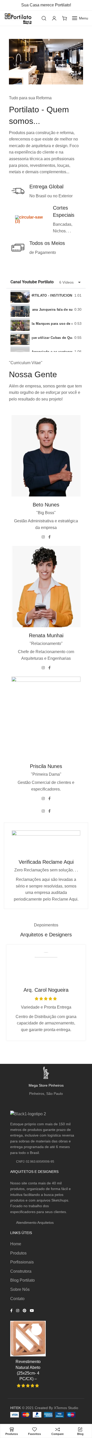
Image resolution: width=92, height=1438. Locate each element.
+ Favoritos (36, 1330)
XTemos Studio (66, 1408)
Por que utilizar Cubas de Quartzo (52, 338)
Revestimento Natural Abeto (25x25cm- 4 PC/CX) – (28, 1370)
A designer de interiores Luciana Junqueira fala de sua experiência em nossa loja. (52, 309)
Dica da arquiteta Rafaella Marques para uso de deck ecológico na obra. (52, 324)
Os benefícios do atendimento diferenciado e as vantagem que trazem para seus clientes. (52, 352)
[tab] (46, 295)
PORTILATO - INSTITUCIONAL (52, 295)
